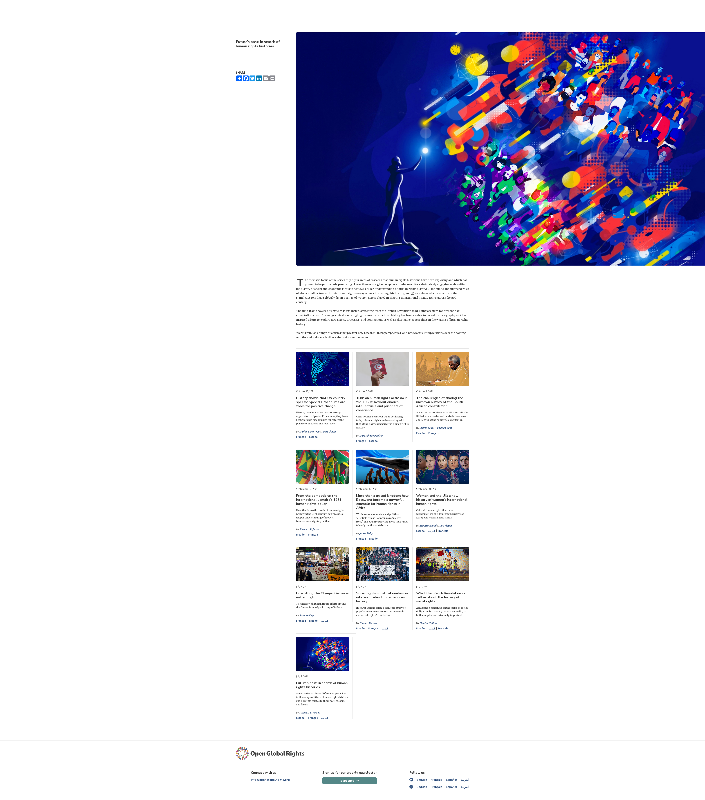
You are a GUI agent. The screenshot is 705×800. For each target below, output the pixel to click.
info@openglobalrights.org (270, 780)
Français (301, 437)
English (422, 780)
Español (313, 437)
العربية (431, 531)
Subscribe (347, 781)
